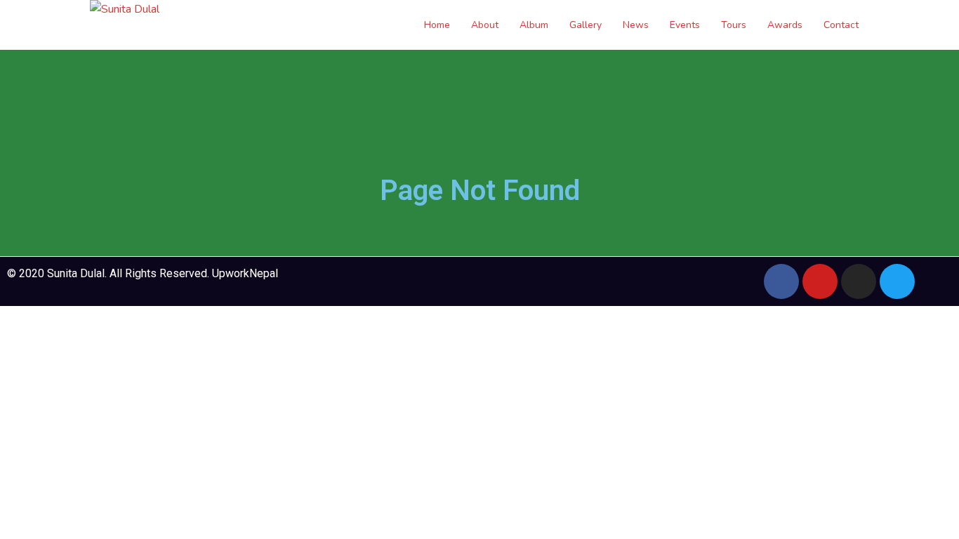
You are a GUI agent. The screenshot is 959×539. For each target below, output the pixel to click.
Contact (841, 25)
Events (685, 25)
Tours (733, 25)
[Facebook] (781, 281)
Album (534, 25)
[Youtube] (820, 281)
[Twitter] (897, 281)
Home (437, 25)
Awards (784, 25)
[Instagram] (858, 281)
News (636, 25)
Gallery (585, 25)
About (484, 25)
